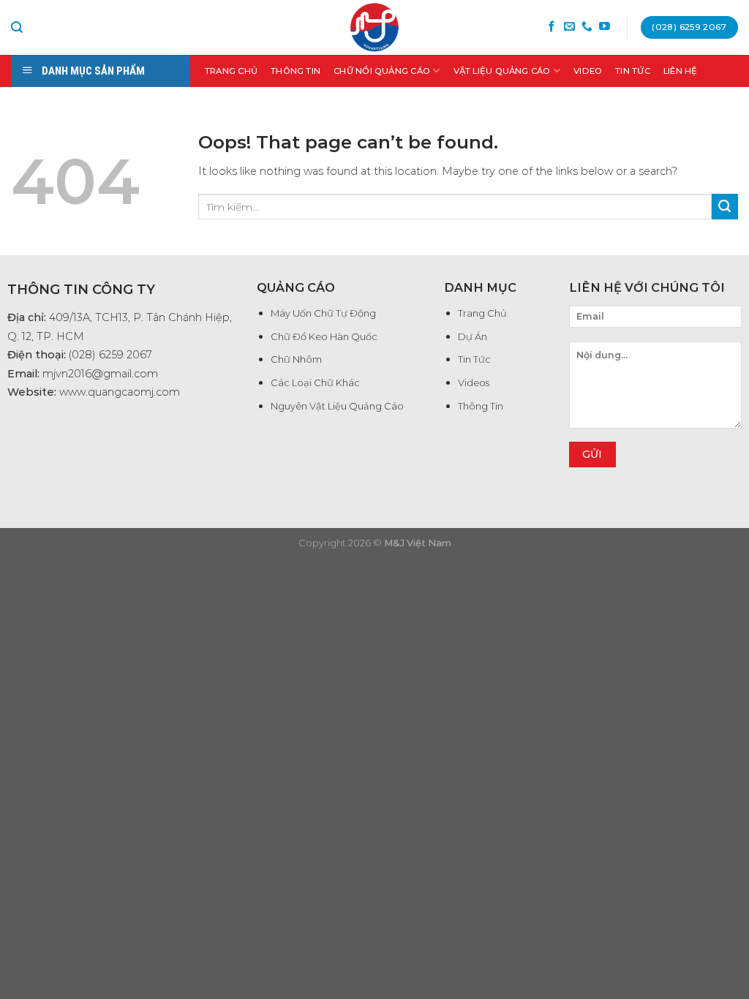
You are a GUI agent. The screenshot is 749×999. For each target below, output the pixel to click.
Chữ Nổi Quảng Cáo (382, 71)
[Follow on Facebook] (551, 27)
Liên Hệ (680, 71)
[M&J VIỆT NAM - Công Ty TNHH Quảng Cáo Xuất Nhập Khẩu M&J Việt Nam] (374, 27)
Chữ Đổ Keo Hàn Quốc (324, 336)
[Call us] (586, 27)
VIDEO (587, 71)
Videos (473, 382)
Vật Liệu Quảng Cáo (502, 71)
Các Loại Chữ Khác (315, 382)
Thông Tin (295, 71)
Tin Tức (632, 71)
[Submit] (725, 207)
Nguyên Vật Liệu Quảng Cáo (337, 406)
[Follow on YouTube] (604, 27)
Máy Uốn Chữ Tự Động (323, 313)
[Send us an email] (569, 27)
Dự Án (472, 336)
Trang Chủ (231, 71)
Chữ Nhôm (296, 359)
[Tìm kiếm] (17, 27)
